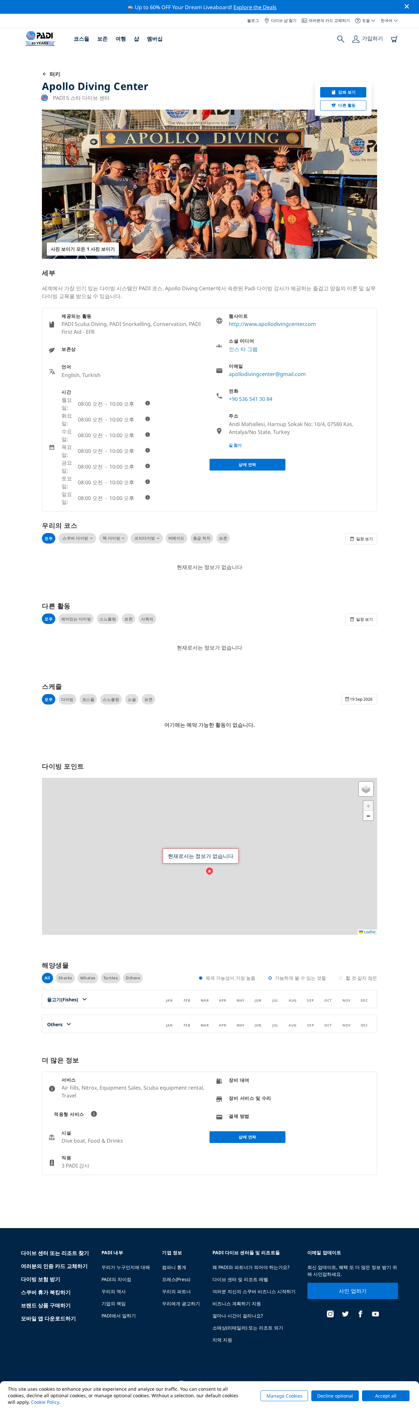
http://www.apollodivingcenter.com (272, 324)
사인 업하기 (353, 1290)
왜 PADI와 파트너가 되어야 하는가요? (250, 1267)
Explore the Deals (255, 7)
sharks (65, 978)
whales (88, 978)
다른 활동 (347, 105)
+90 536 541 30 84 (250, 398)
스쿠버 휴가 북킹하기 (46, 1292)
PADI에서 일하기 (118, 1315)
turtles (110, 978)
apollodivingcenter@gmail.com (267, 374)
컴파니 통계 (174, 1267)
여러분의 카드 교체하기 (329, 20)
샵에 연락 (247, 464)
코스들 (81, 38)
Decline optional (335, 1396)
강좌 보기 (347, 92)
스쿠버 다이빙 (75, 538)
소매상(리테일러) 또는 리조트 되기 (247, 1328)
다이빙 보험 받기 (40, 1279)
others (133, 978)
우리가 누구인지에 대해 (125, 1267)
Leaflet (369, 931)
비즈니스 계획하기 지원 (236, 1303)
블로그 (253, 20)
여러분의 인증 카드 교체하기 (54, 1266)
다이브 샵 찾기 (284, 20)
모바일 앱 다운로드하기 (48, 1318)
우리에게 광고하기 (181, 1303)
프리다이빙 (145, 538)
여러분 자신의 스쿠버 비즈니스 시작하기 (254, 1291)
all (47, 978)
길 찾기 (235, 445)
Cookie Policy (45, 1402)
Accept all (385, 1396)
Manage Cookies (284, 1396)
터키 (53, 74)
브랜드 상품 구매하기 (46, 1305)
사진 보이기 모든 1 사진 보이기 (83, 249)
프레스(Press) (176, 1279)
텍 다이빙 (111, 538)
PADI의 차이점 (116, 1279)
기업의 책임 (113, 1303)
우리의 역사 (113, 1291)
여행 (121, 38)
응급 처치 (202, 538)
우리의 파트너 (176, 1291)
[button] (209, 871)
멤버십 (155, 38)
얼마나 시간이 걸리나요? (237, 1315)
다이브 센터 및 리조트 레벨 (240, 1279)
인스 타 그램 (243, 349)
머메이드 (176, 538)
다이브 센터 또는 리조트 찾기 (55, 1253)
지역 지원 (222, 1340)
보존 (102, 38)
